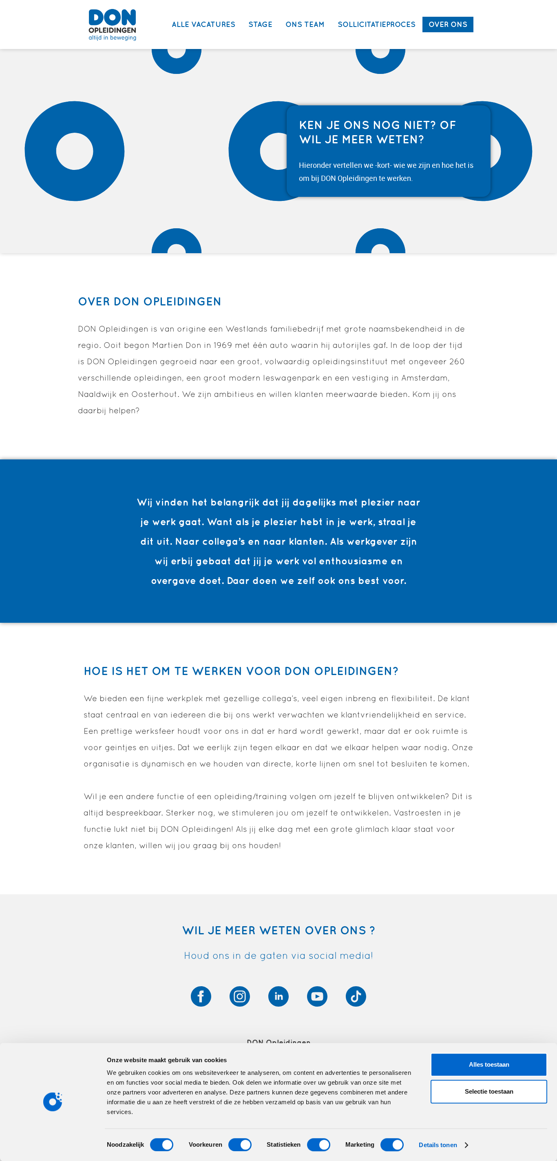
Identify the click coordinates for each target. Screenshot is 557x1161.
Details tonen (438, 1144)
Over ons (448, 24)
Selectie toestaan (489, 1091)
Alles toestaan (489, 1064)
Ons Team (305, 24)
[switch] (240, 1144)
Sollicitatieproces (377, 24)
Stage (260, 24)
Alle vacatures (203, 24)
